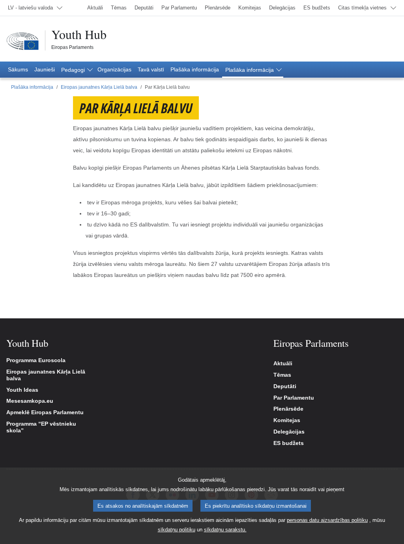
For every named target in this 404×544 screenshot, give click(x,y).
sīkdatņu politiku (176, 530)
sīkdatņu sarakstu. (225, 530)
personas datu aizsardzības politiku (327, 520)
